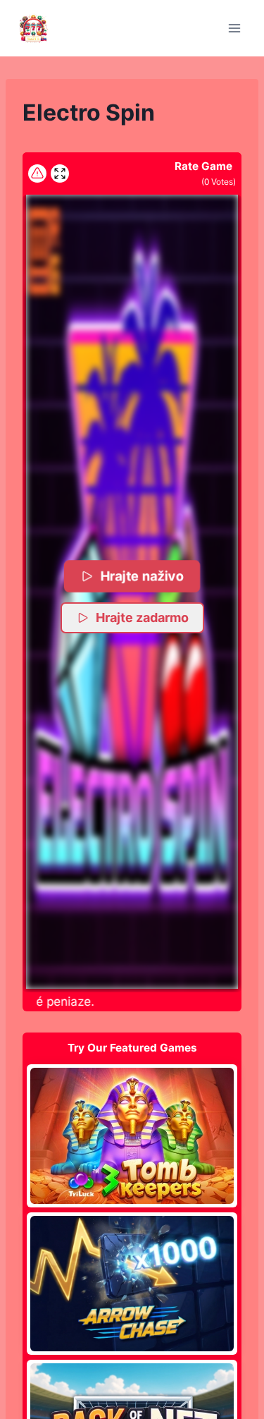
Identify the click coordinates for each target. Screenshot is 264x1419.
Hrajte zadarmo (142, 617)
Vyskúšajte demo (132, 1135)
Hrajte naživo (141, 575)
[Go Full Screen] (60, 173)
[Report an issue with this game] (37, 173)
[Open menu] (234, 28)
